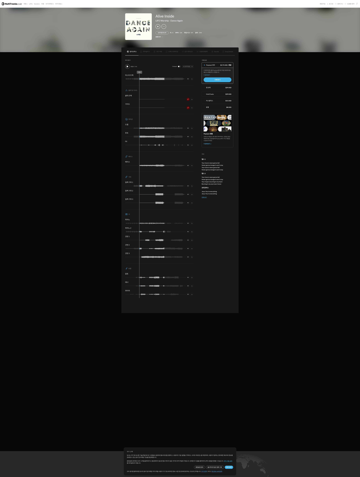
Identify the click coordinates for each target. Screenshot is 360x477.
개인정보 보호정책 (216, 471)
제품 (25, 4)
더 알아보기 (207, 75)
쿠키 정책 (204, 471)
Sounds (36, 4)
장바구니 (340, 4)
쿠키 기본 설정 (228, 461)
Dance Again (176, 20)
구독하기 (217, 80)
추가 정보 (58, 4)
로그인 (331, 4)
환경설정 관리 (199, 467)
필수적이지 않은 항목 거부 (215, 467)
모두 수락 (229, 467)
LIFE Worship (162, 20)
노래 (30, 4)
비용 (42, 4)
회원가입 (322, 4)
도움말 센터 (350, 4)
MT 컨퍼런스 (50, 4)
